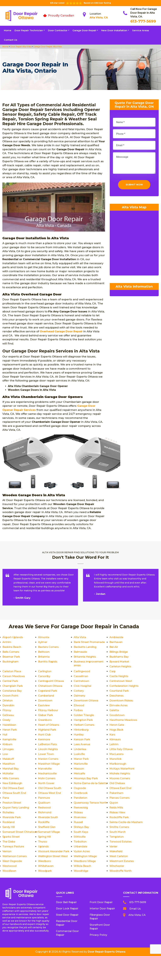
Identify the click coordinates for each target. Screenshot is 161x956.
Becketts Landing (85, 646)
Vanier (113, 846)
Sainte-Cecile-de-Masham (126, 822)
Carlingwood (82, 671)
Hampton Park (83, 719)
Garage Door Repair (84, 30)
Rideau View (117, 812)
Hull (4, 734)
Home (7, 30)
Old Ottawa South (49, 788)
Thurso (42, 841)
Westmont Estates (121, 861)
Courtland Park (119, 690)
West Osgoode (12, 861)
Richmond (44, 812)
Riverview (80, 817)
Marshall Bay (10, 768)
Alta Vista (80, 637)
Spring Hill (44, 836)
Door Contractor (57, 30)
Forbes (78, 710)
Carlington (44, 671)
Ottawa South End (14, 792)
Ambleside (116, 637)
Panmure (44, 797)
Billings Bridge (118, 651)
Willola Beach (82, 865)
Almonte (43, 637)
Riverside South (48, 817)
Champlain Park (12, 685)
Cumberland (46, 695)
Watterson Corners (14, 856)
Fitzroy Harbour (48, 710)
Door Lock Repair (67, 908)
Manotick (115, 758)
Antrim (6, 642)
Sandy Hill (8, 827)
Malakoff (8, 758)
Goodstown (117, 715)
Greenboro (45, 719)
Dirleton (7, 700)
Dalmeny (79, 695)
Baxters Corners (48, 646)
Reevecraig (81, 807)
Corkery (79, 690)
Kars (112, 734)
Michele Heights (119, 773)
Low (5, 754)
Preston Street (11, 802)
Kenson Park (82, 739)
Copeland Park (47, 690)
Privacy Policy (98, 934)
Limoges (8, 749)
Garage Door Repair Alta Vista (47, 46)
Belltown (43, 651)
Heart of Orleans (48, 724)
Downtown (45, 700)
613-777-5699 (143, 21)
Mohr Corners (47, 778)
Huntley (79, 734)
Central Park (10, 681)
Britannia (44, 656)
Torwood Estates (120, 841)
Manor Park (81, 758)
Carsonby (44, 676)
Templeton (116, 836)
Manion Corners (48, 758)
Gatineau (8, 715)
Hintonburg (81, 729)
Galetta (114, 710)
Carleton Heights (120, 666)
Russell (78, 822)
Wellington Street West (53, 856)
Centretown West (120, 681)
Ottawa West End (49, 792)
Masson (79, 768)
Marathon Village (49, 763)
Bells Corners (10, 651)
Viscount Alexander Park (53, 851)
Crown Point (10, 695)
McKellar (8, 773)
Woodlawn (9, 870)
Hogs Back (116, 729)
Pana (5, 797)
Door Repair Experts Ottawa (106, 951)
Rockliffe (43, 822)
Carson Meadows (13, 676)
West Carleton (118, 856)
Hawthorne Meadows (123, 719)
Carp (112, 671)
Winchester (116, 865)
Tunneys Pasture (13, 846)
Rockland (8, 822)
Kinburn (7, 744)
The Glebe (8, 841)
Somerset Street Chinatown (20, 831)
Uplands (43, 846)
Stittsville (80, 836)
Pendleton (80, 797)
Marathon (8, 763)
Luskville (79, 754)
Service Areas (140, 30)
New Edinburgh (12, 783)
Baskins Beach (11, 646)
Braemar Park (11, 656)
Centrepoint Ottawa (51, 681)
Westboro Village (85, 861)
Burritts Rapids (47, 661)
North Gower (46, 783)
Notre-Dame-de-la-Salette (90, 783)
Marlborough (117, 763)
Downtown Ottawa (86, 700)
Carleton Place (11, 671)
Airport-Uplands (12, 637)
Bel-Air (113, 646)
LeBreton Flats (47, 744)
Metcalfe (79, 773)
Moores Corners (119, 778)
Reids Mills (116, 807)
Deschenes (116, 695)
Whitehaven (45, 865)
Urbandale (80, 846)
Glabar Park (45, 715)
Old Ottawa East (13, 788)
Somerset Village (49, 831)
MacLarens (116, 754)
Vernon (6, 851)
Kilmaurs (115, 739)
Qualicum (44, 802)
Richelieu (8, 812)
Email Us (135, 908)
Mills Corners (10, 778)
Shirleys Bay (81, 827)
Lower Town (46, 754)
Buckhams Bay (119, 656)
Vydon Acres (82, 851)
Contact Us (10, 39)
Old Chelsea (117, 783)
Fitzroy (6, 710)
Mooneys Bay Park (86, 778)
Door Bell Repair (66, 902)
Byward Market (119, 661)
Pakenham (116, 792)
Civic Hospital (82, 685)
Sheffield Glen (47, 827)
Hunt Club (44, 734)
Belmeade (80, 651)
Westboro (44, 861)
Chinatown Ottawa (50, 685)
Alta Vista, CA (99, 17)
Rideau (78, 812)
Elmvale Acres (118, 705)
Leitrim (114, 744)
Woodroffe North (120, 870)
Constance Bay (12, 690)
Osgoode (80, 788)
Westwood (9, 865)
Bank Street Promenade (89, 642)
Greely (6, 719)
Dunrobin (8, 705)
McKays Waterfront (121, 768)
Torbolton (80, 841)
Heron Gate (116, 724)
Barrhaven (115, 642)
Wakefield (115, 851)
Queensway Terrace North (90, 802)
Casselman (81, 676)
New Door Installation (114, 30)
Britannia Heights (85, 656)
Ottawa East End (120, 788)
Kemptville (9, 739)
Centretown (81, 681)
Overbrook (81, 792)
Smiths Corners (119, 827)
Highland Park (47, 729)
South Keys (81, 831)
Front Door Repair (101, 902)
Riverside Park (11, 817)
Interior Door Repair (102, 908)
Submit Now (134, 184)
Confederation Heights (124, 685)
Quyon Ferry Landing (15, 807)
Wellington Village (85, 856)
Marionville (81, 763)
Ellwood (79, 705)
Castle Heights (118, 676)
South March (117, 831)
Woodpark (45, 870)
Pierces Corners (119, 797)
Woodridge (81, 870)
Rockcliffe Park (119, 817)
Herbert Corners (84, 724)
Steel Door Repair (67, 914)
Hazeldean (9, 724)
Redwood (44, 807)
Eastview (44, 705)
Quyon (113, 802)
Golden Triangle (84, 715)
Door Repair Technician (28, 30)
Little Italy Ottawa (121, 749)
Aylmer (42, 642)
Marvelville (45, 768)
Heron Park (9, 729)
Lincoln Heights (48, 749)
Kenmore (44, 739)
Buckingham (10, 661)
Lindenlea (80, 749)
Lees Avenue (82, 744)
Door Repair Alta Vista (20, 46)
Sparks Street (11, 836)
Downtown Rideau (121, 700)
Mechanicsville (47, 773)
